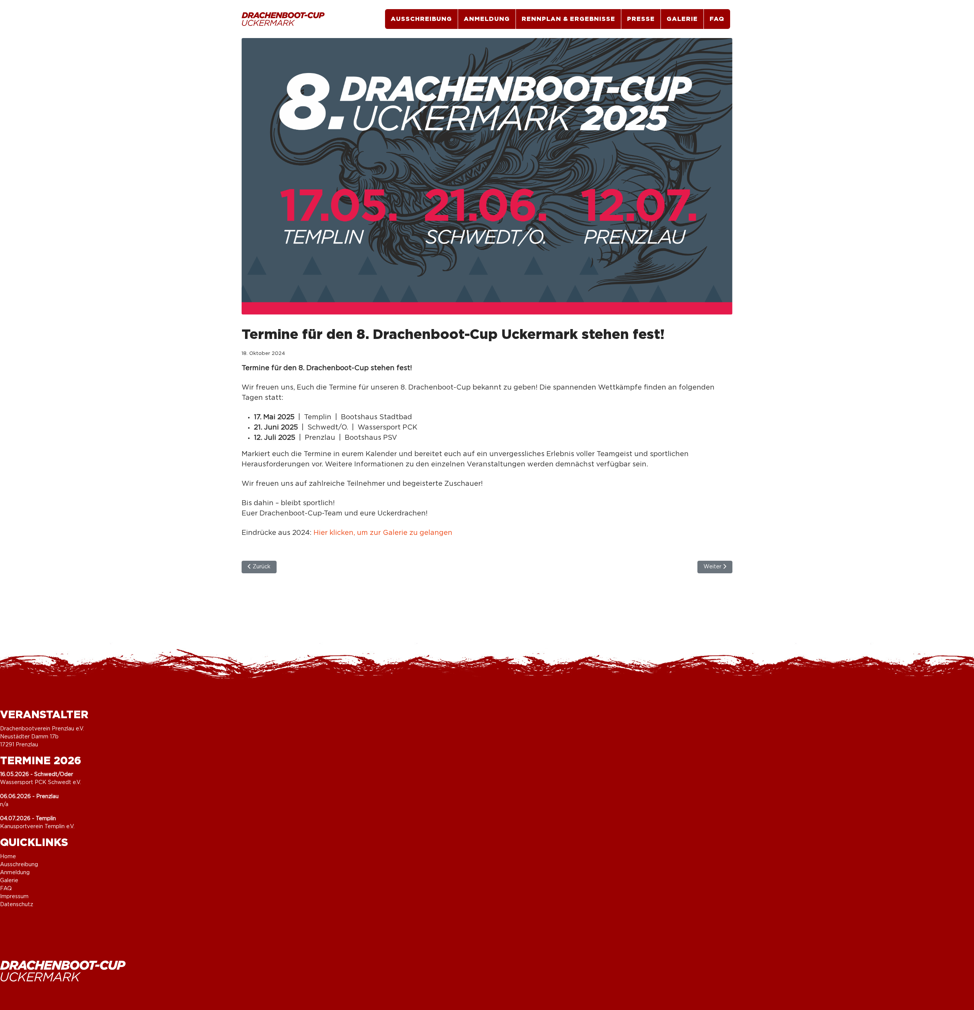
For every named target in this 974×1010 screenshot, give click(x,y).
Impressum (14, 896)
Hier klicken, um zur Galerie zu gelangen (383, 533)
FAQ (717, 19)
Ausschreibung (421, 19)
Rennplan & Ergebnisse (568, 19)
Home (8, 856)
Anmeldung (487, 19)
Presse (641, 19)
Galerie (682, 19)
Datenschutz (16, 904)
